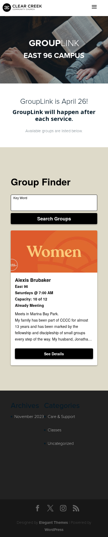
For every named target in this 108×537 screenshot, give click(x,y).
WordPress (54, 530)
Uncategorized (61, 443)
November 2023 (29, 416)
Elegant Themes (53, 522)
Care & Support (61, 416)
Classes (54, 429)
